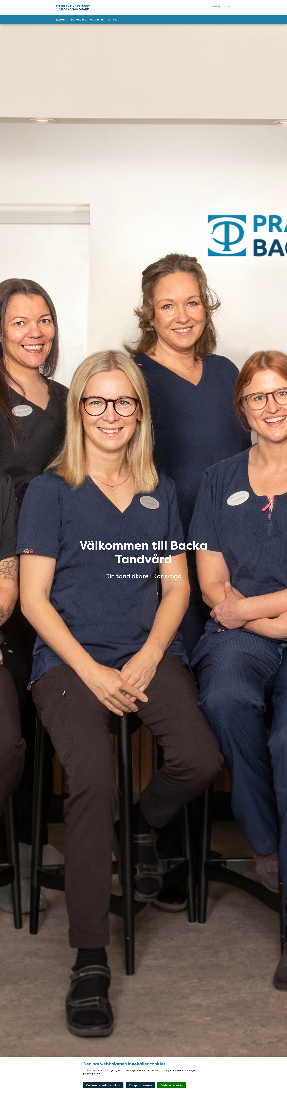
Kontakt (61, 19)
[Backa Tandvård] (82, 7)
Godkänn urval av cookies (103, 1085)
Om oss (112, 19)
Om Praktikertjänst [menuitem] (221, 6)
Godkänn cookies (171, 1085)
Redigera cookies (140, 1085)
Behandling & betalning (87, 19)
